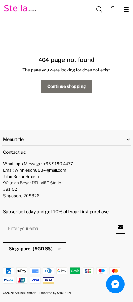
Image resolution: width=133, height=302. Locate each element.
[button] (126, 9)
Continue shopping (66, 86)
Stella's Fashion (25, 293)
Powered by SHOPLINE (56, 293)
